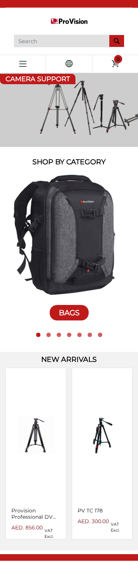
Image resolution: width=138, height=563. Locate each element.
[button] (38, 335)
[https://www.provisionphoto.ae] (69, 20)
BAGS (69, 312)
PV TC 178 (90, 510)
